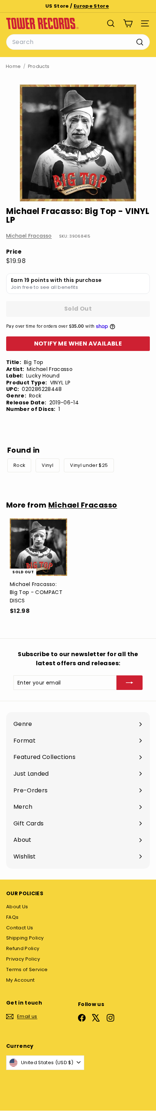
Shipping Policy (25, 937)
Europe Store (91, 6)
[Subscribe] (129, 682)
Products (39, 66)
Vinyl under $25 (89, 465)
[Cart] (127, 23)
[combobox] (78, 42)
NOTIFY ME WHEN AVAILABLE (78, 343)
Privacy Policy (23, 959)
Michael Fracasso (29, 235)
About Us (17, 906)
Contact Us (19, 927)
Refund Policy (23, 948)
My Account (20, 980)
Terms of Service (27, 969)
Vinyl (47, 465)
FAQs (12, 917)
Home (13, 66)
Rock (19, 465)
